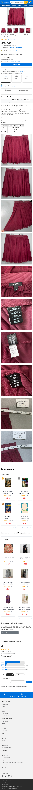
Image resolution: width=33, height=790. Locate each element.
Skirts (18, 102)
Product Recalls (5, 745)
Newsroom (4, 709)
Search (29, 681)
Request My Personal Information (10, 760)
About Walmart (5, 704)
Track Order (12, 696)
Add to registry (24, 90)
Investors (4, 711)
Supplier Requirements (7, 715)
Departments (6, 5)
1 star (3, 669)
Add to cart (16, 64)
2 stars (2, 667)
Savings (19, 5)
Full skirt (22, 102)
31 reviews (12, 39)
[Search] (26, 2)
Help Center (26, 694)
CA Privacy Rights (6, 757)
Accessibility (5, 743)
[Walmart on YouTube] (9, 776)
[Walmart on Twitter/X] (6, 776)
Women (14, 102)
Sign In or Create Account (12, 694)
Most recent (10, 674)
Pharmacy (4, 738)
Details (13, 86)
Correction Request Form (9, 633)
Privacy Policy (5, 755)
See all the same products (25, 618)
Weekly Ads (23, 696)
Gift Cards (4, 730)
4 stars (2, 664)
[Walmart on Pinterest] (12, 776)
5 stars (2, 662)
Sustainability (5, 713)
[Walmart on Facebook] (3, 776)
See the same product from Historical (22, 528)
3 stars (2, 665)
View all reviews (6, 656)
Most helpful (5, 678)
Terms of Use (5, 753)
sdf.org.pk (14, 50)
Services (14, 5)
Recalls (3, 740)
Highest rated (20, 674)
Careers (3, 706)
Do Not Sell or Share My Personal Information (12, 762)
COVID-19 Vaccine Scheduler (9, 736)
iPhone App (4, 767)
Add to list (9, 90)
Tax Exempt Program (7, 747)
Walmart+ (4, 728)
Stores (3, 723)
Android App (5, 770)
